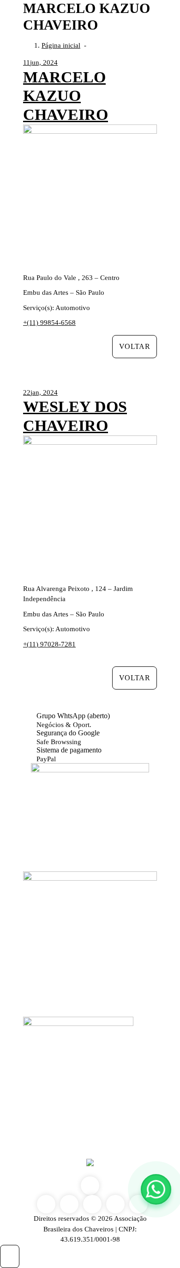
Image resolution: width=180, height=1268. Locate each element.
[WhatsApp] (156, 1189)
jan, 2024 (40, 392)
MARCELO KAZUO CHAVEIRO (65, 96)
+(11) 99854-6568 (49, 322)
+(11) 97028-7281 (49, 644)
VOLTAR (134, 346)
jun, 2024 (40, 62)
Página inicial (61, 45)
